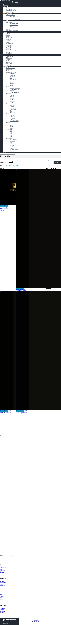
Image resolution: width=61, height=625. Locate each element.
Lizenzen (8, 103)
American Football (11, 50)
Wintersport (9, 53)
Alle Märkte (9, 33)
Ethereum (12, 83)
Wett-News (9, 58)
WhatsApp (2, 612)
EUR (11, 131)
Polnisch (12, 102)
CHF (11, 134)
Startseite (5, 5)
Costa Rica (12, 112)
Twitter (2, 609)
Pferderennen (9, 43)
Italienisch (12, 101)
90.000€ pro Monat (14, 89)
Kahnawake (13, 109)
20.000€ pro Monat (14, 92)
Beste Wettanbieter (14, 16)
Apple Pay (12, 73)
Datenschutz (37, 621)
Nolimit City (13, 144)
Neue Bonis (9, 29)
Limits (8, 86)
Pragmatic (2, 585)
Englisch (12, 96)
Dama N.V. (12, 116)
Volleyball (8, 46)
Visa (11, 78)
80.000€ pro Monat (14, 91)
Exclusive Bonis (10, 68)
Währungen (9, 129)
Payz (11, 80)
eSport (1, 597)
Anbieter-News (10, 56)
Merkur (2, 581)
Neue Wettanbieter (14, 17)
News (4, 55)
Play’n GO (12, 141)
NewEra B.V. (13, 118)
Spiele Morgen (10, 12)
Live (7, 7)
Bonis (6, 20)
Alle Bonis (9, 22)
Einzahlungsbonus (14, 23)
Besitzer (8, 113)
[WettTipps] (15, 2)
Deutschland (13, 108)
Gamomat (12, 151)
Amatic (11, 146)
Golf (7, 42)
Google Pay (12, 75)
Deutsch (12, 95)
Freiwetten (12, 27)
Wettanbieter (8, 13)
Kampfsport (9, 45)
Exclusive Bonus (14, 25)
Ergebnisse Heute (10, 9)
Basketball (9, 38)
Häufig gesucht (7, 66)
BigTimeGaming (14, 149)
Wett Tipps (9, 70)
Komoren (12, 106)
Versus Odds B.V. (14, 121)
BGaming (12, 148)
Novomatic (3, 582)
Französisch (12, 99)
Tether (11, 85)
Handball (8, 49)
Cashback (12, 26)
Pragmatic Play (13, 139)
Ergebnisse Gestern (11, 10)
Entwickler (9, 138)
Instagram (2, 611)
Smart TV (12, 128)
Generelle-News (10, 65)
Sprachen (8, 93)
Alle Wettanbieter (10, 15)
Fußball (8, 36)
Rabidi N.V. (13, 119)
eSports (8, 35)
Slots (4, 152)
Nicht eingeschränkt (15, 88)
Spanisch (12, 98)
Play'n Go (2, 584)
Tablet (11, 126)
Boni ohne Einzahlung (12, 30)
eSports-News (9, 62)
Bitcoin (11, 82)
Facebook (2, 608)
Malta (11, 111)
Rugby (8, 52)
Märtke (5, 32)
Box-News (9, 63)
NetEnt (11, 142)
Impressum (36, 620)
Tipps (1, 599)
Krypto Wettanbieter (15, 19)
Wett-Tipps (9, 59)
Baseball (8, 48)
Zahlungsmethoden (11, 72)
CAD (11, 135)
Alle (1, 594)
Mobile (11, 125)
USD (11, 132)
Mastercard (12, 76)
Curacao (12, 105)
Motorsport (9, 39)
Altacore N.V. (13, 115)
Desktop (12, 123)
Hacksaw (12, 145)
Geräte (8, 122)
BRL (11, 136)
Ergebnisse (6, 6)
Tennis (8, 40)
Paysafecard (13, 79)
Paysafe (2, 572)
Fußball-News (10, 60)
